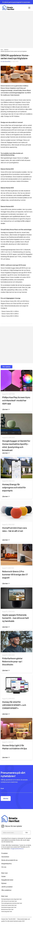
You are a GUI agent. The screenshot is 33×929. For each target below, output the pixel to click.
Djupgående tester (7, 880)
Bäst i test (4, 873)
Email (2, 788)
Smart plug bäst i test (6, 911)
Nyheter (6, 49)
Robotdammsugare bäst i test (8, 907)
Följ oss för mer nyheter (13, 826)
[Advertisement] (16, 29)
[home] (8, 7)
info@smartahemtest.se (17, 848)
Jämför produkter (7, 887)
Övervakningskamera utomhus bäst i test (11, 903)
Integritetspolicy (6, 863)
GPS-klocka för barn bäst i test (9, 901)
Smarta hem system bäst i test (8, 905)
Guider (3, 876)
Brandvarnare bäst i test (7, 909)
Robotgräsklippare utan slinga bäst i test (11, 899)
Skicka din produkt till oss (9, 860)
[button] (29, 7)
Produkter (4, 853)
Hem (2, 49)
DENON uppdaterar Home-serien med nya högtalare (14, 51)
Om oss (3, 867)
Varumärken (5, 857)
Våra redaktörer (6, 890)
